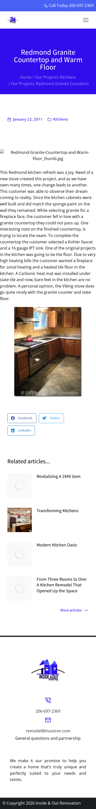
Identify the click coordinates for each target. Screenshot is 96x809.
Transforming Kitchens (58, 510)
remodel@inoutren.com (48, 731)
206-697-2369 (48, 711)
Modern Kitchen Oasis (57, 545)
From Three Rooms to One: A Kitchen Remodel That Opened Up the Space (62, 584)
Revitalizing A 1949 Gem (58, 476)
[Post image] (19, 485)
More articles (71, 610)
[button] (86, 20)
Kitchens (60, 119)
